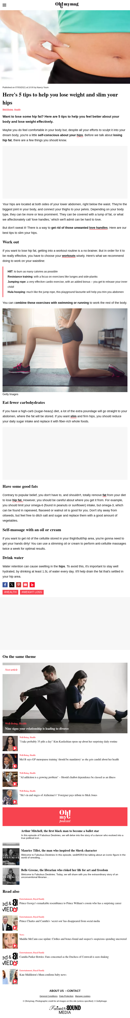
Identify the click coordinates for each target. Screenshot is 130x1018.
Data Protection (66, 996)
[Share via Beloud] (32, 584)
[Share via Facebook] (5, 584)
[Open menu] (4, 5)
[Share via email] (25, 584)
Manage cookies (82, 996)
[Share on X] (11, 584)
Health (17, 109)
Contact (74, 990)
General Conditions (49, 996)
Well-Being (8, 109)
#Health (10, 592)
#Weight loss (32, 592)
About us (56, 990)
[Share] (18, 584)
